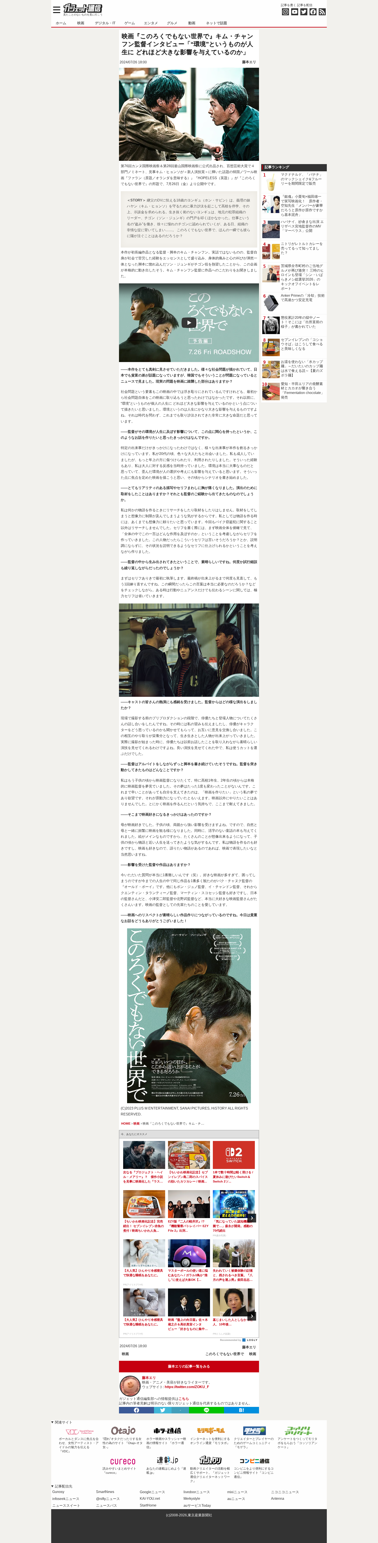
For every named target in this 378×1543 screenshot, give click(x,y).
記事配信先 (63, 1486)
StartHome (148, 1505)
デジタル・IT (105, 23)
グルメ (172, 23)
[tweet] (163, 1410)
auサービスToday (197, 1505)
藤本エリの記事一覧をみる (189, 1366)
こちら (183, 1399)
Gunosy (58, 1492)
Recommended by (231, 1340)
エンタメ (151, 23)
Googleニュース (152, 1492)
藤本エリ (249, 62)
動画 (191, 23)
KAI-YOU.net (150, 1498)
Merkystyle (192, 1498)
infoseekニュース (65, 1499)
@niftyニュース (108, 1499)
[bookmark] (241, 1410)
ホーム (61, 23)
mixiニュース (237, 1492)
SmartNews (105, 1492)
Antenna (277, 1498)
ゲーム (129, 23)
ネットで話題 (216, 23)
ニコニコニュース (285, 1492)
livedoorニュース (197, 1492)
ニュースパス (106, 1505)
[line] (206, 1410)
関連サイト (63, 1422)
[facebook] (136, 1410)
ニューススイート (66, 1505)
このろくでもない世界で (224, 1354)
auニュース (236, 1499)
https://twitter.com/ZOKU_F (187, 1387)
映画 (80, 23)
